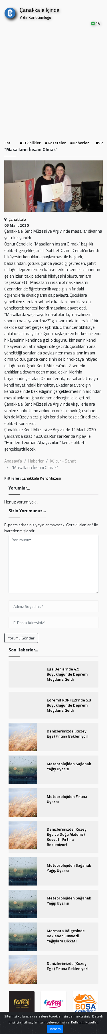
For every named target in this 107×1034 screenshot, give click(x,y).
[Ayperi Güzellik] (22, 1004)
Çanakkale (17, 219)
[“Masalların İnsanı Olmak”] (53, 188)
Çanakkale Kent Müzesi (41, 478)
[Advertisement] (53, 82)
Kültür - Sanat (63, 461)
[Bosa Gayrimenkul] (85, 1004)
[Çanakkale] (10, 12)
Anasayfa (13, 461)
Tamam (55, 1028)
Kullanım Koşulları (84, 1022)
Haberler (36, 461)
